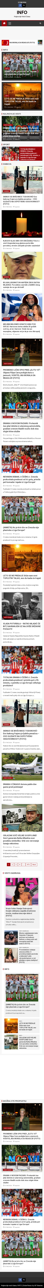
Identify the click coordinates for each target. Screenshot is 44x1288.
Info (7, 68)
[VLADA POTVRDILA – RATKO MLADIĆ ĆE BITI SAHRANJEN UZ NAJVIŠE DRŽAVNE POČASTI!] (22, 606)
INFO (22, 12)
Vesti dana (8, 125)
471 (28, 864)
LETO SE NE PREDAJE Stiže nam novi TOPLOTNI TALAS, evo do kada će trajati (21, 101)
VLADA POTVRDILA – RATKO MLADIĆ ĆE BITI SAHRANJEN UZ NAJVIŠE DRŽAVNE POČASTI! (22, 626)
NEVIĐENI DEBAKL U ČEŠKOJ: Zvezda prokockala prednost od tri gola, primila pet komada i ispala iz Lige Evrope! (21, 479)
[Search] (40, 23)
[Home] (4, 23)
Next (34, 864)
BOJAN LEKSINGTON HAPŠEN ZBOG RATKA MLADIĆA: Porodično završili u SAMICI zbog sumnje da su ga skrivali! (21, 284)
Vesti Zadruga (13, 903)
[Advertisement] (22, 1077)
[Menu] (9, 23)
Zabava (6, 191)
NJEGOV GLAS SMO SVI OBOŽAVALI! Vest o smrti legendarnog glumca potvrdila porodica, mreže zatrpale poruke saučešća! (21, 243)
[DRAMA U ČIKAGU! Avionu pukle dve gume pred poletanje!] (22, 766)
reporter (18, 77)
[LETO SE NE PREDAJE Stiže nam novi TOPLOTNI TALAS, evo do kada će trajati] (22, 558)
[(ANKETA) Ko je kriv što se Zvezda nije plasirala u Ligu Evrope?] (22, 510)
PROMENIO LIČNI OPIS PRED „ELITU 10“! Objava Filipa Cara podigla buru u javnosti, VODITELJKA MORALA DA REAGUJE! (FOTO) (21, 1136)
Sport (6, 470)
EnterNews (27, 1285)
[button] (9, 23)
